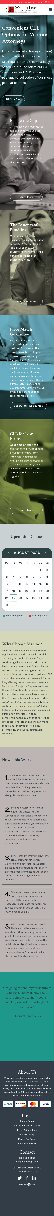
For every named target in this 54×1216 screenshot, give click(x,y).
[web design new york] (27, 1185)
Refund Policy (27, 1121)
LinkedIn (34, 1178)
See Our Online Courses (28, 405)
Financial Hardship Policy (27, 1125)
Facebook (27, 1178)
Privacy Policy (27, 1134)
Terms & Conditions (27, 1130)
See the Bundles (26, 301)
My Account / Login (33, 2)
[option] (27, 60)
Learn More (26, 196)
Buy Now (13, 99)
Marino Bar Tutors (27, 1139)
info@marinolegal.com (27, 1161)
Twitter (20, 1178)
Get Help (16, 2)
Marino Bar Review (27, 1143)
